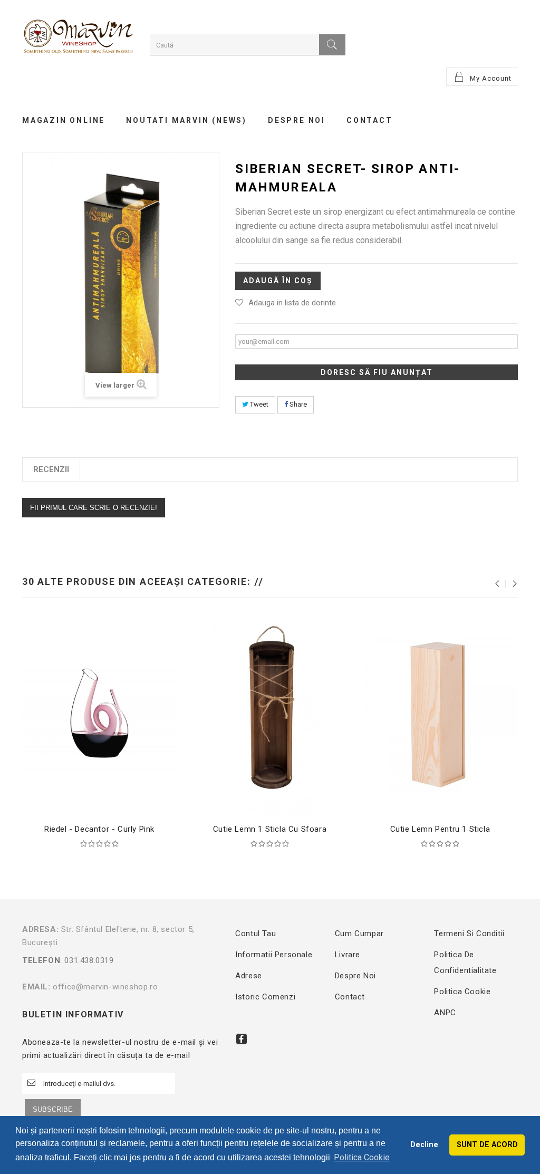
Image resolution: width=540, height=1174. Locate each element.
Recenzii (51, 469)
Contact (350, 997)
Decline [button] (424, 1144)
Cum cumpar (359, 933)
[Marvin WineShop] (78, 37)
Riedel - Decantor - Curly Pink (99, 829)
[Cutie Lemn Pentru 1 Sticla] (440, 713)
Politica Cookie (462, 991)
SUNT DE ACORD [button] (487, 1144)
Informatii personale (273, 954)
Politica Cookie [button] (362, 1157)
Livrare (347, 954)
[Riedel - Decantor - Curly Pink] (99, 713)
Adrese (248, 975)
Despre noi (355, 975)
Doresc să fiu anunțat (377, 372)
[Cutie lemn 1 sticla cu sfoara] (269, 713)
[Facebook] (241, 1039)
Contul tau (255, 933)
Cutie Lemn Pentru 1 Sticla (440, 829)
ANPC (445, 1012)
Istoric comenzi (265, 997)
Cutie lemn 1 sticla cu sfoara (269, 829)
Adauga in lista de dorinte (292, 302)
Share (297, 404)
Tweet (258, 404)
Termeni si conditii (469, 933)
